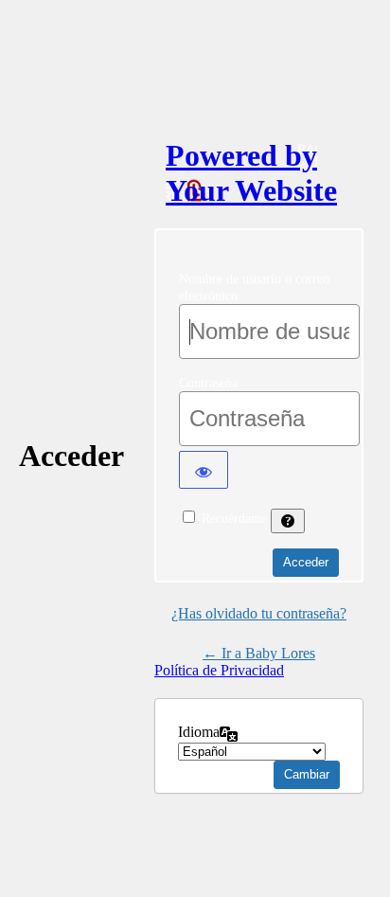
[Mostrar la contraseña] (203, 470)
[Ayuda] (288, 521)
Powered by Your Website (251, 172)
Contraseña (208, 383)
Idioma (199, 732)
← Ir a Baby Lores (259, 653)
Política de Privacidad (219, 670)
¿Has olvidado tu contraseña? (258, 613)
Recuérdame (234, 518)
